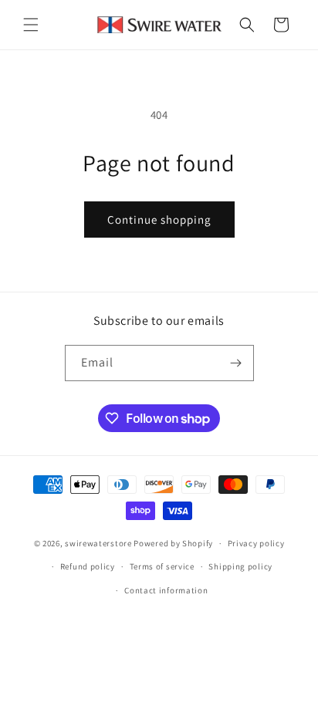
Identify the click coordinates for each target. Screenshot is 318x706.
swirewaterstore (98, 543)
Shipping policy (240, 566)
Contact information (166, 590)
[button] (31, 25)
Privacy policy (256, 543)
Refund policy (87, 566)
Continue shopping (159, 219)
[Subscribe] (236, 363)
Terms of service (162, 566)
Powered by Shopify (173, 543)
